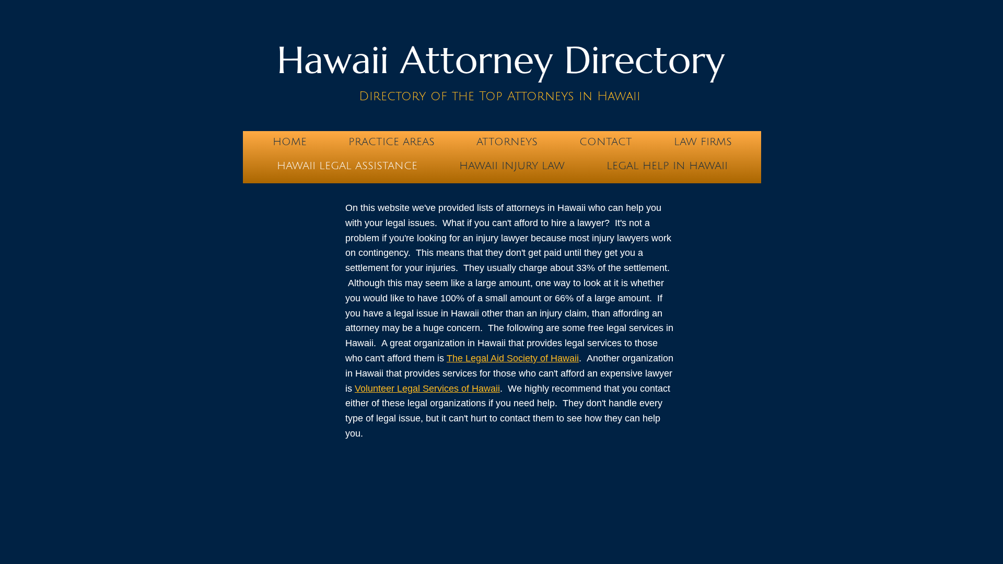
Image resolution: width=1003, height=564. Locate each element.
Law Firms (703, 142)
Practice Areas (391, 142)
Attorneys (507, 142)
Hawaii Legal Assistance (347, 166)
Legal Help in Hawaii (667, 166)
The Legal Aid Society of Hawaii (513, 358)
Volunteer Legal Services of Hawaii (427, 388)
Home (290, 142)
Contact (605, 142)
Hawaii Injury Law (512, 166)
